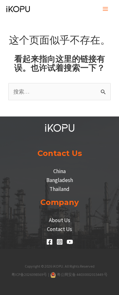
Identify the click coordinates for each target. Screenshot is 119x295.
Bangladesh (59, 180)
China (59, 171)
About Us (59, 220)
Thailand (59, 189)
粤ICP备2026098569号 (29, 274)
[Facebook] (49, 242)
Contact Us (59, 229)
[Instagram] (59, 242)
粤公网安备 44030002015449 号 (82, 274)
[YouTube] (70, 242)
